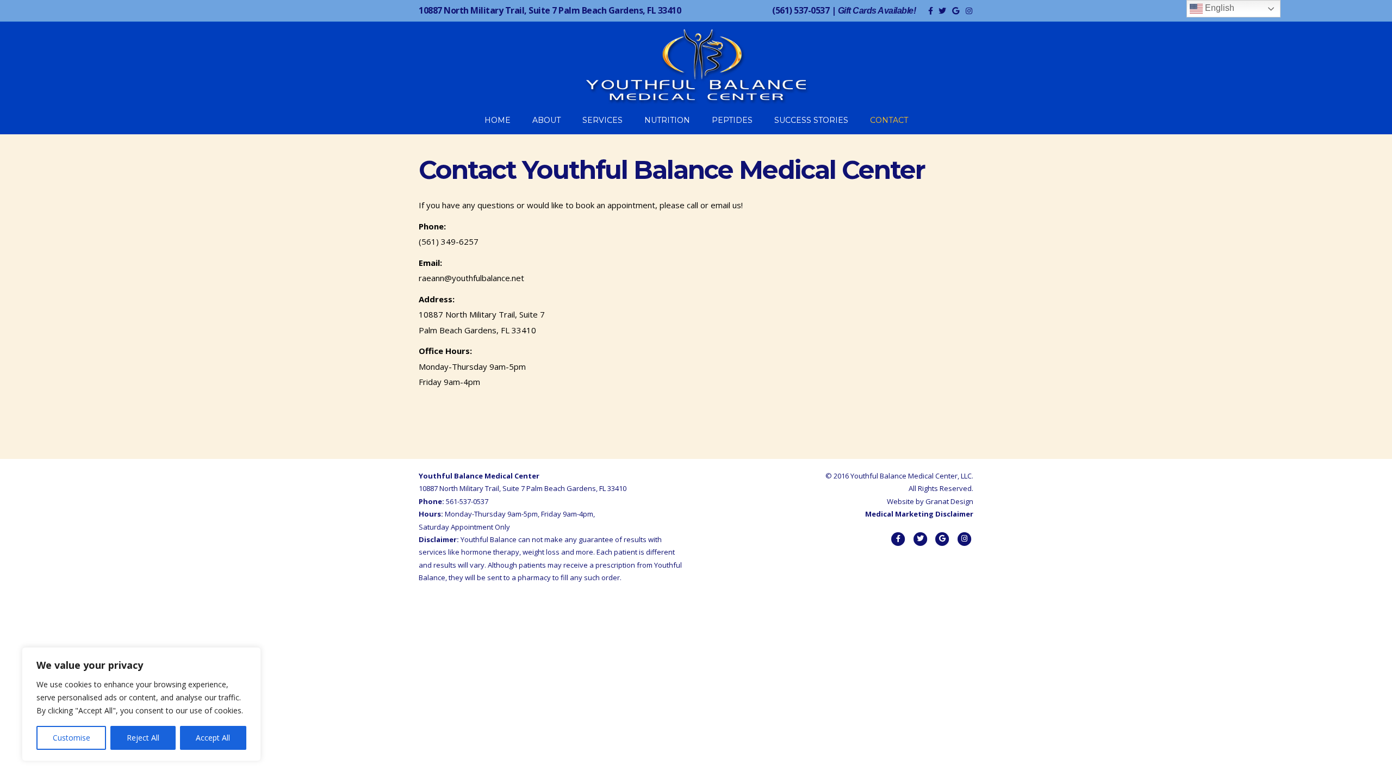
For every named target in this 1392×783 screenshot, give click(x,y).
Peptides (732, 120)
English (1218, 8)
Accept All (213, 737)
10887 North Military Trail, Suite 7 (550, 10)
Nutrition (667, 120)
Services (602, 120)
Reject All (143, 737)
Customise (71, 737)
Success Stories (811, 120)
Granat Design (949, 501)
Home (497, 120)
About (546, 120)
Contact (889, 120)
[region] (141, 704)
